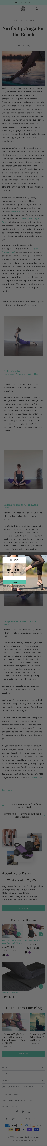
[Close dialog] (46, 556)
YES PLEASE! (14, 582)
